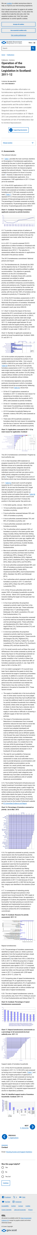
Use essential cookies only (18, 30)
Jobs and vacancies (20, 1210)
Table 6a (8, 483)
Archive (13, 1206)
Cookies (28, 1206)
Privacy (30, 1210)
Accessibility (5, 1206)
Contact (20, 1206)
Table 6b (32, 494)
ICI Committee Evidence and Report (15, 803)
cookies (9, 3)
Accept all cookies (18, 24)
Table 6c (17, 388)
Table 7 (30, 1072)
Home (3, 55)
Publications (10, 55)
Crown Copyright (6, 1210)
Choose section (7, 143)
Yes (6, 1167)
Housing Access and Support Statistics (19, 1152)
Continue (6, 1183)
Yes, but (8, 1176)
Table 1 (6, 159)
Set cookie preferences (18, 35)
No (6, 1172)
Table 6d (4, 366)
